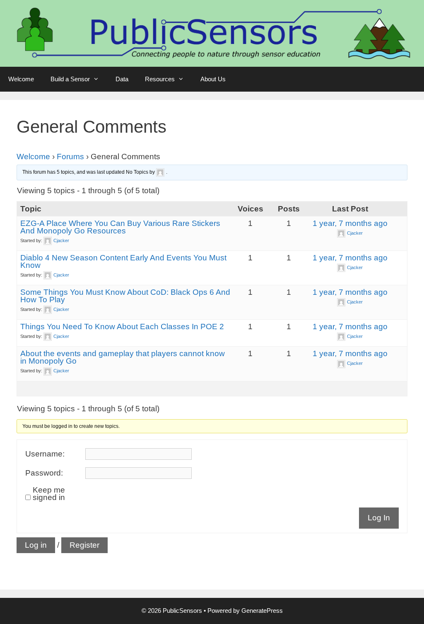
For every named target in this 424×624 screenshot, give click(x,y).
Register (84, 545)
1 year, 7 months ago (350, 223)
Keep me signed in (49, 493)
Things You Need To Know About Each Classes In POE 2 (122, 326)
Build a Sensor (70, 79)
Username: (45, 454)
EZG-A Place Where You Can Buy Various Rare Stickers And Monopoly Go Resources (120, 227)
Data (122, 79)
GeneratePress (262, 610)
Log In (379, 517)
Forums (70, 156)
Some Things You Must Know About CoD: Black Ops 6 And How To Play (125, 296)
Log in (36, 545)
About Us (213, 79)
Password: (44, 473)
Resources (160, 79)
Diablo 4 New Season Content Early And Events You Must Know (123, 261)
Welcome (21, 79)
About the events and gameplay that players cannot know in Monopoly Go (122, 357)
